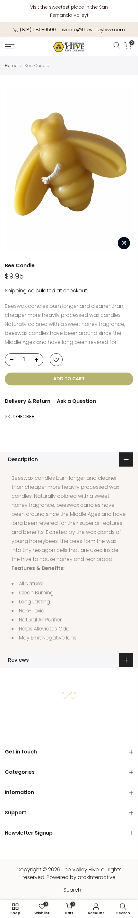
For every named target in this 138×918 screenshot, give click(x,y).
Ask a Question (76, 401)
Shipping (16, 290)
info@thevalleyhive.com (96, 29)
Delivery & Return (27, 401)
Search (72, 890)
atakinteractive (97, 877)
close (127, 11)
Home (11, 65)
